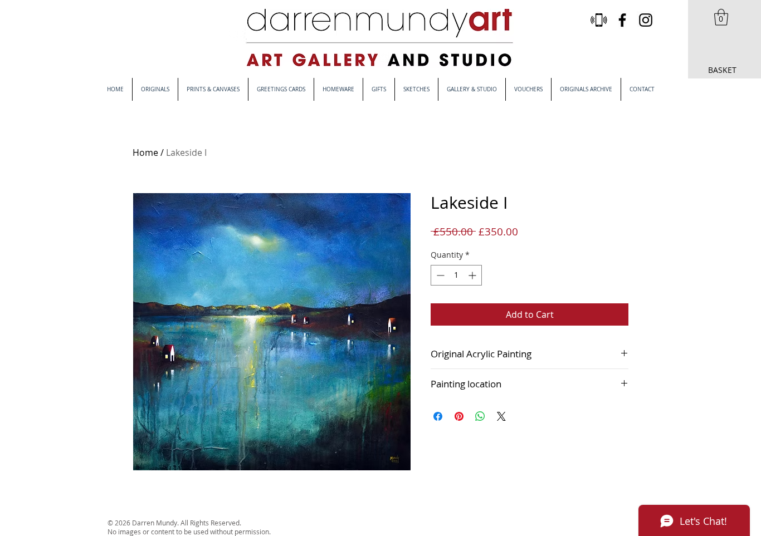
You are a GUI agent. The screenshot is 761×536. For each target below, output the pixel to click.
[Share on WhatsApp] (480, 416)
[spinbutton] (456, 275)
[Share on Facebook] (438, 416)
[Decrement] (439, 275)
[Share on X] (501, 416)
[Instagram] (646, 20)
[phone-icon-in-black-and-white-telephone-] (599, 20)
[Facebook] (622, 20)
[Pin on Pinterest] (459, 416)
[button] (721, 17)
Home (145, 152)
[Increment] (473, 275)
